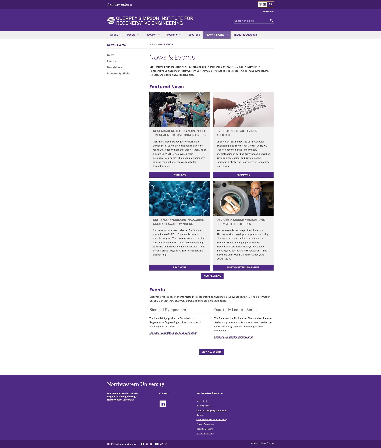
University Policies (205, 434)
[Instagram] (151, 444)
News (110, 55)
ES (270, 4)
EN (264, 4)
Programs (172, 34)
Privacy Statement (205, 424)
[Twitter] (147, 444)
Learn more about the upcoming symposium (173, 333)
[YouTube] (157, 444)
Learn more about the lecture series (233, 337)
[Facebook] (142, 444)
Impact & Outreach (245, 34)
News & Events (215, 34)
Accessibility (202, 401)
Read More (243, 175)
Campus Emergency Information (211, 410)
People (131, 34)
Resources (193, 34)
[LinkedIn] (166, 444)
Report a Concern (204, 429)
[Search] (271, 21)
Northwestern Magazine (243, 267)
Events (111, 61)
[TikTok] (161, 444)
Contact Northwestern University (211, 420)
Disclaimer (254, 443)
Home (152, 45)
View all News (212, 276)
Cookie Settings (267, 443)
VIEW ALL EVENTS (212, 352)
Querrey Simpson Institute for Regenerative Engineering (154, 21)
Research (151, 34)
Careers (200, 415)
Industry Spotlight (118, 73)
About (114, 34)
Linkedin (163, 404)
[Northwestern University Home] (119, 4)
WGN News (179, 175)
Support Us (268, 12)
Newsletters (114, 67)
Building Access (203, 406)
